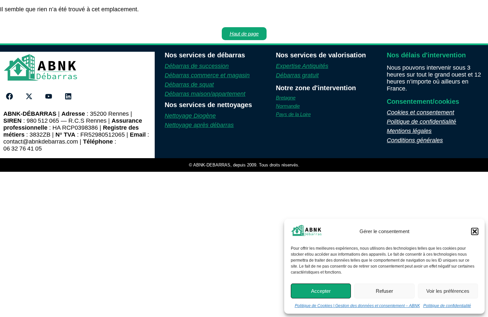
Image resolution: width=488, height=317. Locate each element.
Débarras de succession (197, 66)
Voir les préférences (447, 291)
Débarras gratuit (297, 75)
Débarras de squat (189, 84)
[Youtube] (48, 96)
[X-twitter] (29, 96)
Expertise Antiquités (302, 66)
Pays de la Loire (293, 114)
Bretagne (285, 97)
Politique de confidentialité (447, 305)
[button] (474, 231)
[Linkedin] (68, 96)
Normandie (288, 106)
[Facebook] (9, 96)
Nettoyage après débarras (199, 125)
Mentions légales (409, 131)
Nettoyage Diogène (190, 115)
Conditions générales (415, 140)
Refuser (384, 291)
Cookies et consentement (420, 112)
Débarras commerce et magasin (207, 75)
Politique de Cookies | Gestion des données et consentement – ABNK (357, 305)
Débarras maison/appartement (205, 94)
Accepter (321, 291)
